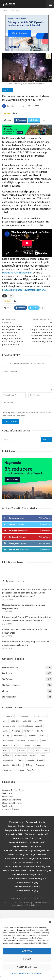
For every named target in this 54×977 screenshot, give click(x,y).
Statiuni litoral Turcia (36, 826)
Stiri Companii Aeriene (11, 685)
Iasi (13, 750)
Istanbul (22, 750)
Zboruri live (35, 838)
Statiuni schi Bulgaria (18, 854)
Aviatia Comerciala (10, 667)
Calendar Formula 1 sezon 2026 (19, 866)
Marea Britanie (21, 755)
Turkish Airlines (9, 770)
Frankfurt (17, 746)
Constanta (20, 741)
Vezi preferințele (27, 967)
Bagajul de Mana (21, 846)
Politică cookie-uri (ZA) (27, 882)
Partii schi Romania (10, 806)
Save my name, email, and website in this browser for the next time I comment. (27, 414)
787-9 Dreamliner (40, 716)
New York (34, 755)
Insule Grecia (7, 796)
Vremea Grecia (16, 822)
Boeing (6, 736)
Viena (21, 770)
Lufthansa (7, 755)
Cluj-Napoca (8, 741)
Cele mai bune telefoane (15, 850)
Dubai (44, 741)
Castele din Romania (10, 809)
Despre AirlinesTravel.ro (14, 870)
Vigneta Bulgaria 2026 (39, 850)
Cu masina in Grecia (35, 822)
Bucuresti (32, 736)
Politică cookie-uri (19, 973)
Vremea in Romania (40, 830)
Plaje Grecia (7, 793)
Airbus (5, 731)
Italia (30, 750)
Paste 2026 (36, 846)
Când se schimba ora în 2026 (27, 862)
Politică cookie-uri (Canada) (27, 887)
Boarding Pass (43, 866)
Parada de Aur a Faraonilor (17, 272)
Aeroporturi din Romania (16, 830)
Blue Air (40, 731)
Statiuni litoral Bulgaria (11, 800)
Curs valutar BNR (14, 834)
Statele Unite (17, 765)
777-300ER (7, 716)
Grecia (5, 750)
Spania (6, 765)
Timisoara (40, 765)
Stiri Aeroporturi (9, 697)
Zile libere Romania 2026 (36, 834)
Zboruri (5, 691)
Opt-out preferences (17, 878)
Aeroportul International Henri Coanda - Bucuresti (22, 726)
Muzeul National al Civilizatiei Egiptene (24, 289)
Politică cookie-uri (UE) (40, 870)
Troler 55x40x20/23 (18, 842)
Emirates (7, 746)
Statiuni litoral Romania (12, 803)
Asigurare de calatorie (39, 858)
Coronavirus (33, 741)
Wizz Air (30, 770)
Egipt (10, 296)
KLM (37, 750)
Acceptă (27, 951)
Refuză (27, 959)
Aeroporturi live (20, 838)
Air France (16, 731)
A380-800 (38, 721)
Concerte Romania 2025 (15, 858)
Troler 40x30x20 (37, 842)
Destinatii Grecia (16, 826)
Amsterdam (28, 731)
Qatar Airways (9, 760)
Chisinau (43, 736)
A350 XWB (15, 721)
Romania (30, 760)
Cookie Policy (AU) (38, 878)
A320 (5, 721)
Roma (20, 760)
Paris (43, 755)
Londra (45, 750)
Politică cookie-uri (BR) (27, 891)
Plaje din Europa (38, 854)
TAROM (29, 765)
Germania (37, 746)
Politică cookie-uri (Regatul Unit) (27, 874)
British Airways (18, 736)
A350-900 (27, 721)
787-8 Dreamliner (22, 716)
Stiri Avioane (7, 679)
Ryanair (40, 760)
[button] (49, 922)
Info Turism (7, 90)
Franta (27, 746)
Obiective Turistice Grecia (13, 790)
